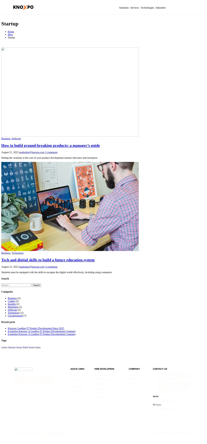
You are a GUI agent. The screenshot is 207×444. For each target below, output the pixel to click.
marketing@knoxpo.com (31, 152)
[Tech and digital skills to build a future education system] (70, 250)
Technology (18, 253)
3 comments (51, 152)
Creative (4, 347)
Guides (11, 301)
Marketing (13, 307)
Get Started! (184, 7)
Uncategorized (15, 315)
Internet (19, 347)
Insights (12, 304)
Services (134, 7)
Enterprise (12, 347)
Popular (32, 347)
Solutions (124, 7)
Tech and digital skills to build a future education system (48, 260)
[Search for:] (16, 285)
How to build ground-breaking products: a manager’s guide (50, 145)
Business (5, 138)
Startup (38, 347)
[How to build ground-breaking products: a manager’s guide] (70, 135)
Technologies (147, 7)
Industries (161, 7)
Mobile (25, 347)
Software (16, 138)
